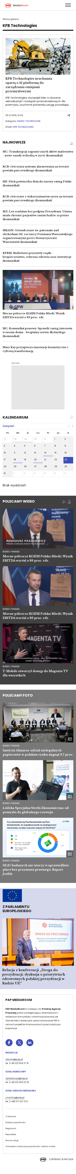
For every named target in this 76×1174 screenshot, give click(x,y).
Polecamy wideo (19, 501)
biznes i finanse (11, 551)
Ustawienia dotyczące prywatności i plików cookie (30, 1146)
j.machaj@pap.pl (14, 1097)
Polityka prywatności (15, 1122)
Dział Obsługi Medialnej (20, 1090)
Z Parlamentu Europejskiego (17, 908)
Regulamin (10, 1128)
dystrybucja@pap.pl (16, 1078)
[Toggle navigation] (68, 5)
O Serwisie (10, 1116)
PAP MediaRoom (18, 1000)
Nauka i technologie (28, 121)
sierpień (8, 426)
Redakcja (11, 1052)
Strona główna (11, 19)
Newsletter (10, 1134)
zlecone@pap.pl (14, 1059)
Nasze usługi (12, 1140)
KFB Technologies (23, 126)
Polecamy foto (18, 695)
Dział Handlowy (15, 1071)
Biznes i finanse (11, 745)
